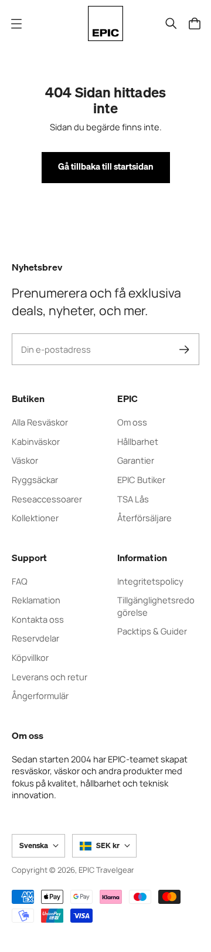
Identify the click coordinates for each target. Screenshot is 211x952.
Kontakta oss (38, 619)
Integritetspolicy (150, 581)
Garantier (135, 460)
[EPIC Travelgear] (105, 23)
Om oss (132, 422)
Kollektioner (35, 518)
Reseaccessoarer (47, 499)
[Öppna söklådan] (171, 23)
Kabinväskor (36, 441)
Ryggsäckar (35, 479)
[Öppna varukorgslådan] (194, 23)
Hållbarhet (137, 441)
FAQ (20, 581)
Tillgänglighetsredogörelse (156, 606)
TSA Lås (133, 499)
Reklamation (36, 600)
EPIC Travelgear (106, 870)
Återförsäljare (144, 518)
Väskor (25, 460)
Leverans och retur (49, 677)
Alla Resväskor (40, 422)
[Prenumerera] (184, 349)
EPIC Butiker (141, 479)
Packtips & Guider (152, 631)
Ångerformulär (40, 695)
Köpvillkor (30, 657)
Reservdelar (35, 638)
